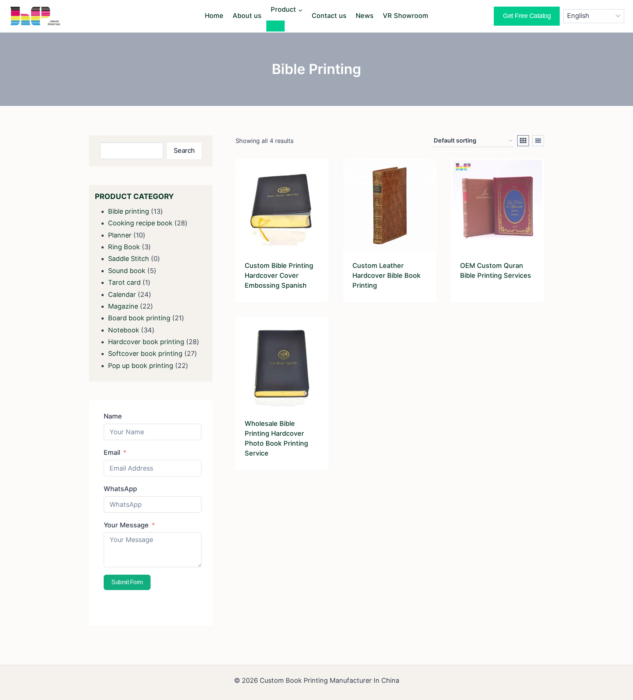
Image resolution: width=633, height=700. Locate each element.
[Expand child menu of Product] (275, 26)
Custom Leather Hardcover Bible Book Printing (386, 275)
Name (113, 416)
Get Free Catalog (527, 15)
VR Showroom (405, 15)
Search (184, 150)
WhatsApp (120, 489)
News (365, 15)
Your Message (126, 525)
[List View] (538, 140)
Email (112, 452)
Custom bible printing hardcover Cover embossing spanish (279, 275)
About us (247, 15)
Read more (476, 299)
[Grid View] (523, 140)
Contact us (329, 15)
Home (214, 15)
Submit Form (127, 582)
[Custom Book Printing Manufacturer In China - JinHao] (35, 15)
